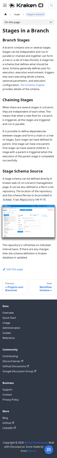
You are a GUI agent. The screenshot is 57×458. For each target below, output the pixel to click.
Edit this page (14, 269)
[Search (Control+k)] (51, 5)
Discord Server (11, 361)
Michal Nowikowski (36, 442)
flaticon (31, 451)
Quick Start (9, 317)
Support (7, 389)
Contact (7, 394)
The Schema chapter (32, 85)
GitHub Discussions (14, 366)
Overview (8, 312)
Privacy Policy (11, 399)
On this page (12, 22)
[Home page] (6, 14)
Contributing (10, 356)
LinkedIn (8, 428)
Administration (11, 328)
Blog (5, 418)
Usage (6, 323)
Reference (9, 338)
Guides (7, 333)
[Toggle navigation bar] (5, 5)
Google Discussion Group (18, 371)
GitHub (7, 423)
